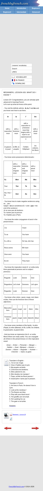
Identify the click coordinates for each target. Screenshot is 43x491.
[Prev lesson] (8, 429)
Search (14, 69)
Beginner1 (36, 8)
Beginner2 (7, 12)
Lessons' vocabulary (19, 65)
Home (7, 8)
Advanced (36, 12)
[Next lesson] (35, 429)
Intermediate (21, 12)
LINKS (14, 72)
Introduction (21, 8)
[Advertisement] (21, 38)
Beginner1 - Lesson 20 (19, 414)
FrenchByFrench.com (16, 486)
